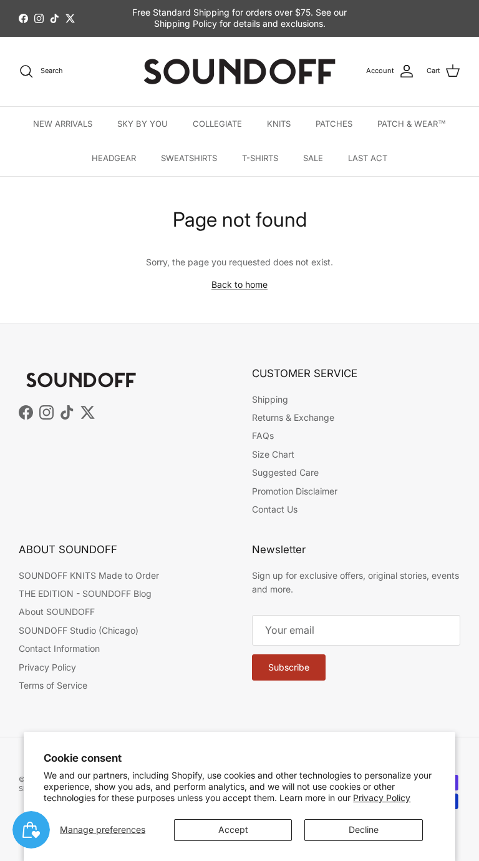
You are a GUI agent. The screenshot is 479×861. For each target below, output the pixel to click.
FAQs (263, 435)
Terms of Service (53, 685)
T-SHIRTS (260, 158)
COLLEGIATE (217, 124)
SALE (313, 158)
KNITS (279, 124)
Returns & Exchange (293, 417)
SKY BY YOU (142, 124)
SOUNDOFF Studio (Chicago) (78, 630)
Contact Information (59, 648)
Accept (233, 829)
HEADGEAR (114, 158)
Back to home (239, 284)
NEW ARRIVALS (62, 124)
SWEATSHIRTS (189, 158)
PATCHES (334, 124)
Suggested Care (285, 472)
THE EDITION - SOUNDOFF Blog (85, 593)
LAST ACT (367, 158)
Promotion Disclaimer (294, 491)
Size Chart (273, 454)
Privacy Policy (381, 797)
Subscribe (288, 667)
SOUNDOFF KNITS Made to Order (89, 575)
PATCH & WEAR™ (411, 124)
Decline (364, 829)
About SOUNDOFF (57, 611)
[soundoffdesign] (239, 71)
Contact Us (275, 509)
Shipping (270, 399)
